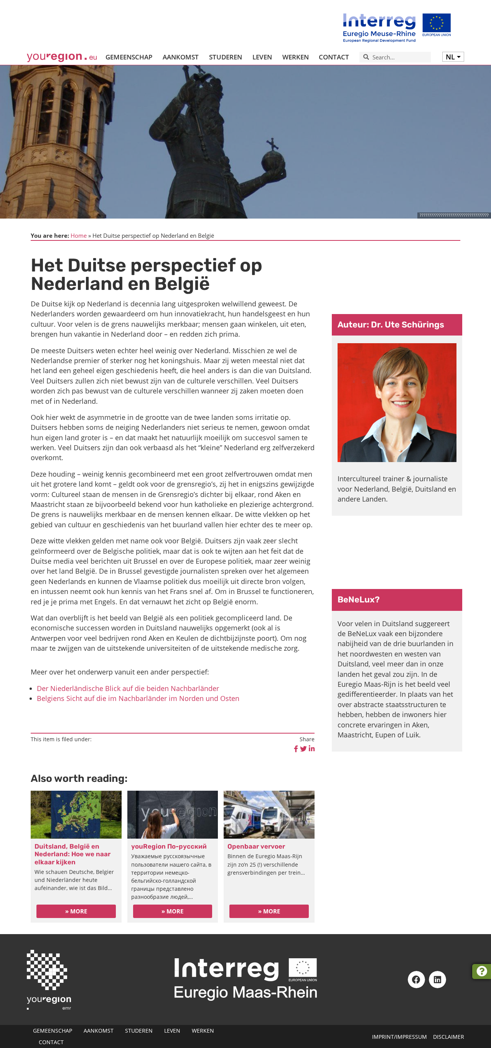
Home (79, 235)
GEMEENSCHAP (128, 57)
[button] (416, 979)
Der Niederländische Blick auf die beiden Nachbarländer (128, 688)
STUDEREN (225, 57)
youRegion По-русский (169, 846)
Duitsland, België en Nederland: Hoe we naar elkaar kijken (72, 854)
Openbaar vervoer (256, 846)
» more (76, 911)
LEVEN (262, 57)
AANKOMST (181, 57)
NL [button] (450, 56)
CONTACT (334, 57)
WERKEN (295, 57)
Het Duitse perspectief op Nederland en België (397, 277)
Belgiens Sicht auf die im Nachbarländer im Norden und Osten (138, 698)
